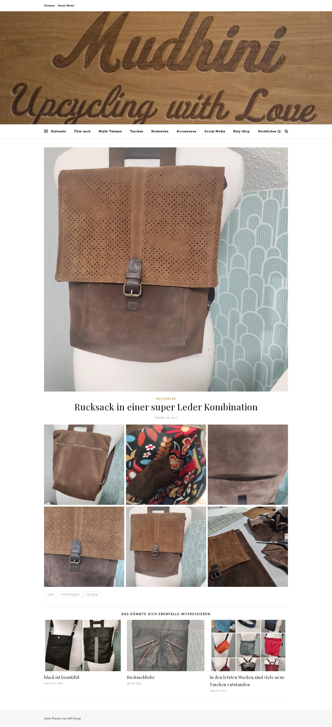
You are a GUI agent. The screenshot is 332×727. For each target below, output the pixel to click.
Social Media (66, 5)
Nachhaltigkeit (70, 594)
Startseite (58, 131)
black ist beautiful (61, 677)
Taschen (136, 131)
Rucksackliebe (141, 677)
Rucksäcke (159, 131)
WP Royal (74, 718)
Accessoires (186, 131)
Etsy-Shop (241, 131)
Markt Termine (110, 131)
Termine (49, 5)
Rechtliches (267, 131)
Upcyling (92, 594)
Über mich (82, 131)
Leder (50, 594)
